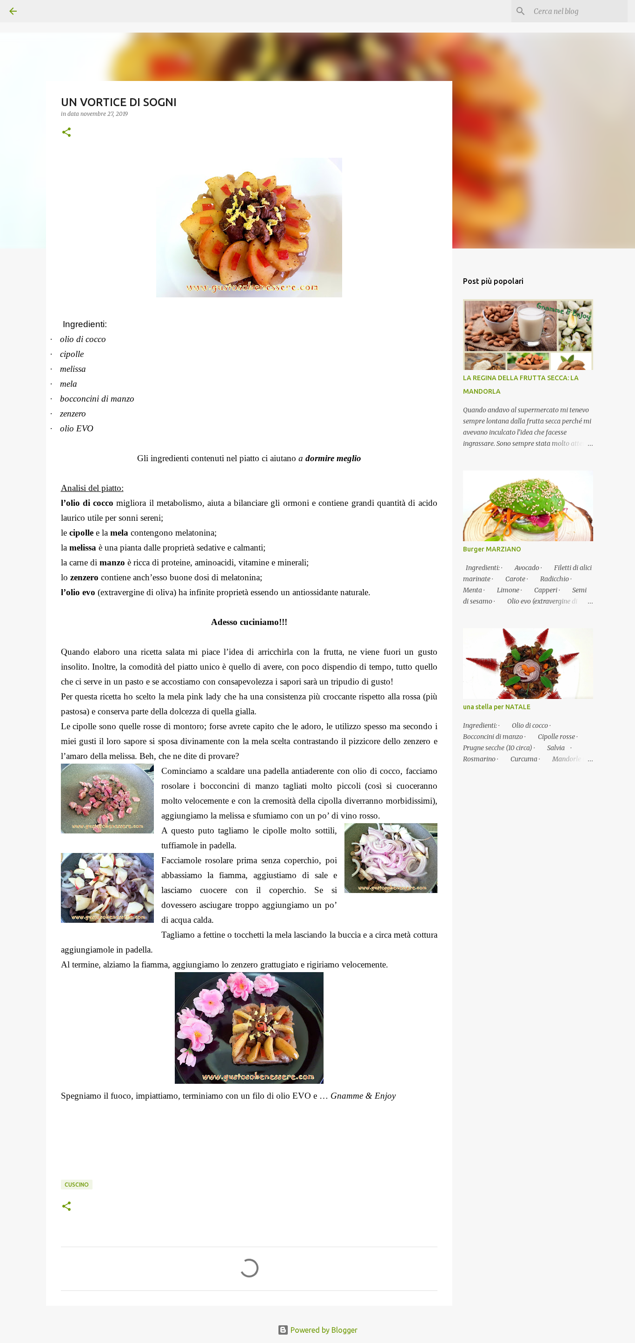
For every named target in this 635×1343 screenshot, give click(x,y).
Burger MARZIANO (492, 549)
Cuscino (77, 1185)
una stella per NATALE (496, 707)
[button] (66, 133)
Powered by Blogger (323, 1330)
